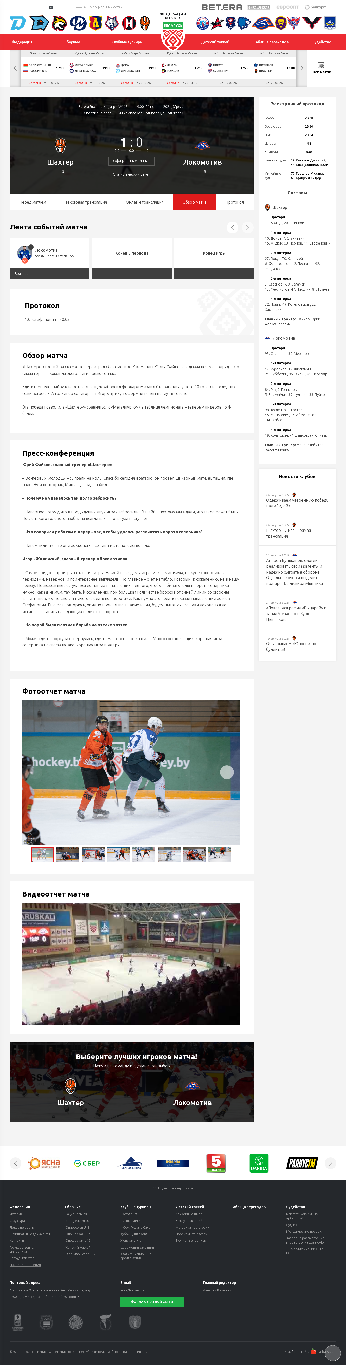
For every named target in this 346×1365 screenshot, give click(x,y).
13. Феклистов (277, 289)
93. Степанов (276, 354)
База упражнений (189, 1221)
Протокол (234, 202)
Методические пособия (304, 1231)
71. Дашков (299, 435)
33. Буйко (317, 395)
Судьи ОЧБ (294, 1225)
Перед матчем (32, 202)
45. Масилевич (277, 415)
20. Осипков (294, 223)
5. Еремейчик (276, 395)
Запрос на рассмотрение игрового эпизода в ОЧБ (305, 1240)
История (16, 1214)
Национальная (76, 1214)
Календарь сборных (80, 1254)
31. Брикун (273, 223)
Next (301, 68)
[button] (227, 772)
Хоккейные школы (190, 1214)
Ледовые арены (22, 1227)
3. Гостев (294, 410)
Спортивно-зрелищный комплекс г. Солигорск (122, 113)
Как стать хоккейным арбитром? (302, 1216)
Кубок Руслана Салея (136, 1227)
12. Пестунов (303, 264)
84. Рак (270, 390)
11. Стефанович (317, 243)
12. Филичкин (299, 369)
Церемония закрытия (137, 1247)
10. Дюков (273, 238)
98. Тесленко (275, 410)
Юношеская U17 (77, 1234)
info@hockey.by (132, 1290)
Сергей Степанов (59, 256)
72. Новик (273, 304)
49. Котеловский (296, 304)
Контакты (17, 1240)
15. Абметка (301, 415)
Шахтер (60, 162)
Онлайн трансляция (145, 202)
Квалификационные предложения (136, 1256)
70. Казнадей (292, 259)
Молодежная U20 (78, 1221)
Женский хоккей (78, 1247)
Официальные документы (30, 1234)
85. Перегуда (317, 374)
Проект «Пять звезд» (191, 1234)
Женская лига (130, 1240)
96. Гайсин (297, 374)
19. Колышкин (276, 435)
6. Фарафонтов (278, 264)
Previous (15, 68)
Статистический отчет (131, 174)
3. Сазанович (275, 284)
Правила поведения (25, 1264)
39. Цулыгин (298, 395)
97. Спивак (318, 435)
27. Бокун (273, 259)
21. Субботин (276, 374)
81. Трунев (320, 289)
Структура (17, 1221)
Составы (297, 192)
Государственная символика (22, 1249)
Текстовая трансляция (86, 202)
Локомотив (202, 162)
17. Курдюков (276, 369)
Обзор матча (194, 202)
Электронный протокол (297, 103)
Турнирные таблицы (191, 1240)
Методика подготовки (192, 1227)
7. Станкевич (293, 238)
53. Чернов (293, 243)
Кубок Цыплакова (134, 1234)
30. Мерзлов (298, 354)
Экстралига (129, 1214)
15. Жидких (274, 243)
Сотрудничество (22, 1258)
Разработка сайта (296, 1351)
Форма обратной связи (152, 1301)
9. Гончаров (287, 390)
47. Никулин (301, 289)
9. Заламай (296, 284)
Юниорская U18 (77, 1227)
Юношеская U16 (77, 1240)
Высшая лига (130, 1221)
